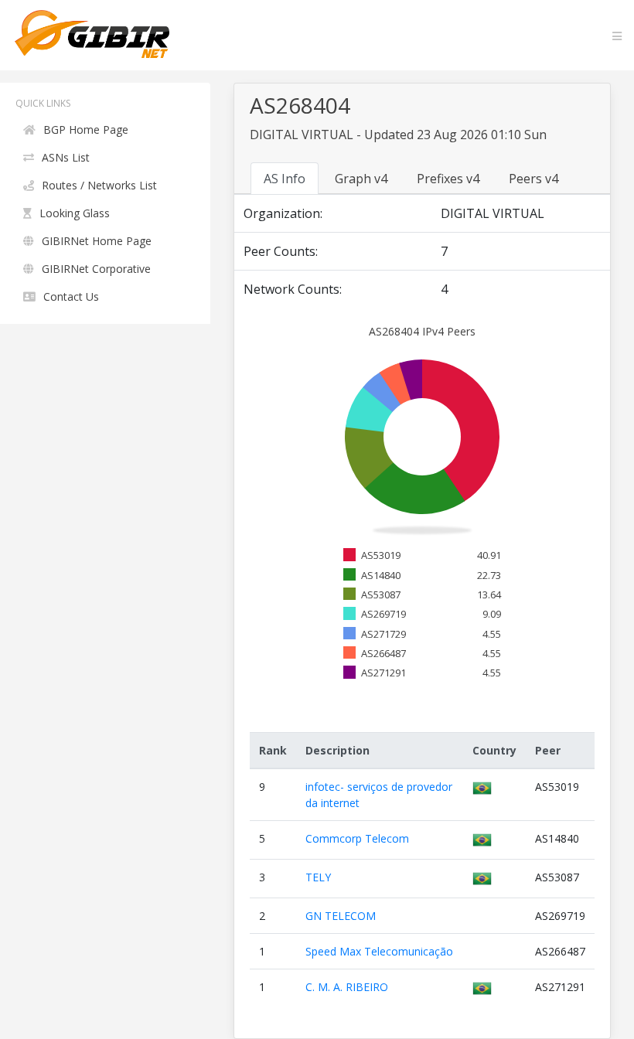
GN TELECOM (340, 915)
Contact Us (71, 296)
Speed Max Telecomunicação (379, 951)
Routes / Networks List (99, 185)
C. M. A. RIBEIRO (346, 986)
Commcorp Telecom (357, 838)
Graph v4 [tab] (361, 178)
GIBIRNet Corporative (96, 268)
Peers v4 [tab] (533, 178)
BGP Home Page (85, 129)
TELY (318, 877)
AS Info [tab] (284, 178)
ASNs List (66, 157)
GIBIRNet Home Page (97, 240)
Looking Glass (74, 213)
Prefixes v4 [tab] (448, 178)
